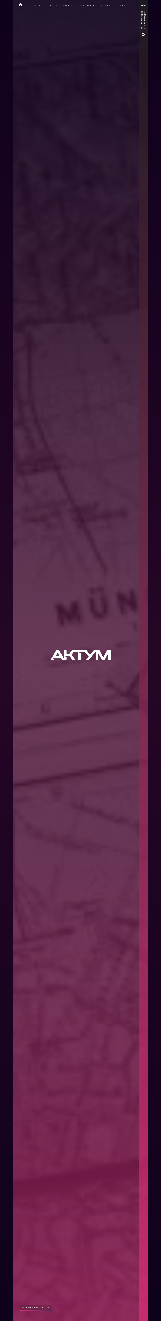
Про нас (37, 5)
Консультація (86, 5)
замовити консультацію (36, 1308)
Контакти (105, 5)
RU (145, 5)
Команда (68, 5)
